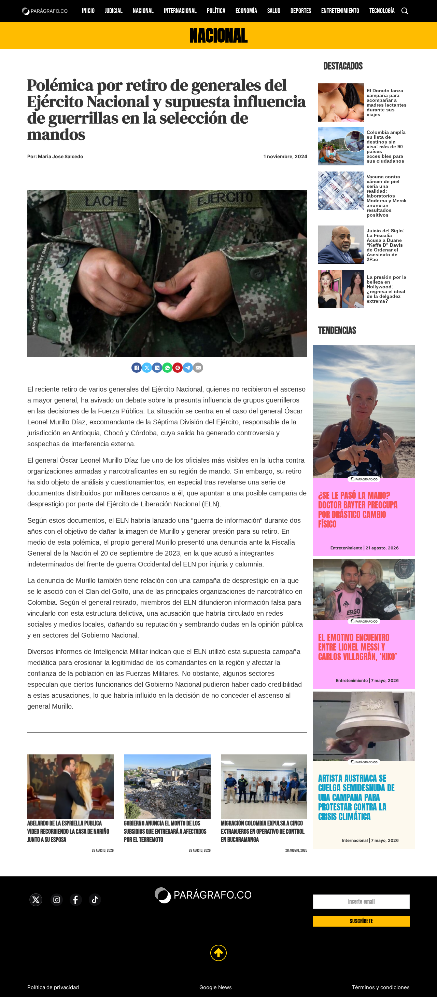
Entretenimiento (340, 11)
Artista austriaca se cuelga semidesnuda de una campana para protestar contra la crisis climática (356, 797)
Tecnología (382, 11)
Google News (215, 987)
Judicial (114, 11)
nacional (218, 35)
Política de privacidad (53, 987)
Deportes (301, 11)
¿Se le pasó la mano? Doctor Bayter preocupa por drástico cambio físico (358, 509)
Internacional (180, 11)
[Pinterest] (177, 368)
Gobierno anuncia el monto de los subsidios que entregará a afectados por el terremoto (165, 831)
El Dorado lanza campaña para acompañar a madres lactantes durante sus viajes (387, 102)
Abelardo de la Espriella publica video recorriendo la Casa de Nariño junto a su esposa (68, 831)
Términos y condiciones (381, 987)
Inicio (88, 11)
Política (216, 11)
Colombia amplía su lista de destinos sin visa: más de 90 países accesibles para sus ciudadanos (386, 146)
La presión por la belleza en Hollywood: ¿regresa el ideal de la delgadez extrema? (386, 289)
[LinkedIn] (157, 368)
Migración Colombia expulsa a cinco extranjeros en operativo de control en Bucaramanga (263, 831)
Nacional (143, 11)
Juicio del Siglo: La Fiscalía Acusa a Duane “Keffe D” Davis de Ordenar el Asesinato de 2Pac (386, 245)
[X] (147, 368)
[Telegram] (188, 368)
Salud (273, 11)
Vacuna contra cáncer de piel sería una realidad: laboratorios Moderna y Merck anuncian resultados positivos (387, 196)
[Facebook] (136, 368)
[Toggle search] (405, 11)
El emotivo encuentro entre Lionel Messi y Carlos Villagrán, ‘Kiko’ (357, 647)
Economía (246, 11)
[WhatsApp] (167, 368)
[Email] (198, 368)
